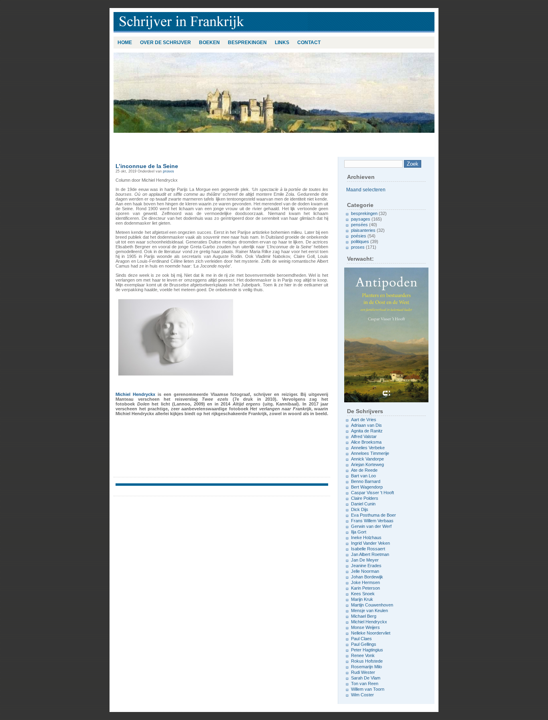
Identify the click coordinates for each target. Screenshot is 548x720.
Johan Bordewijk (367, 576)
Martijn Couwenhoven (372, 604)
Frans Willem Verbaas (372, 520)
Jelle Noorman (365, 571)
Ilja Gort (358, 531)
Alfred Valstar (364, 436)
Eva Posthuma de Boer (373, 515)
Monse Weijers (365, 627)
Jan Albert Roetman (370, 554)
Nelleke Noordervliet (370, 633)
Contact (309, 42)
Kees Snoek (363, 593)
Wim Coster (362, 694)
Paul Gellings (363, 644)
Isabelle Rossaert (368, 548)
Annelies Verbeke (368, 447)
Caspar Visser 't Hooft (372, 492)
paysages (360, 219)
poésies (358, 235)
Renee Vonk (363, 655)
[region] (274, 93)
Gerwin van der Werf (371, 526)
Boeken (209, 42)
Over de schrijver (165, 42)
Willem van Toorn (367, 689)
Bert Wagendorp (367, 487)
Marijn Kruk (362, 599)
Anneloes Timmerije (370, 453)
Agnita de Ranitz (367, 430)
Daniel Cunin (363, 503)
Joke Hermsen (365, 582)
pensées (359, 224)
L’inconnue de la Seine (147, 166)
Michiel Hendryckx (135, 394)
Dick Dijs (359, 509)
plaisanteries (363, 230)
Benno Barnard (365, 481)
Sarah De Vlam (365, 677)
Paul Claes (361, 638)
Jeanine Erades (366, 565)
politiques (360, 241)
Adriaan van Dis (366, 425)
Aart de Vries (363, 419)
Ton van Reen (364, 683)
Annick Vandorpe (367, 458)
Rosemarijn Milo (366, 666)
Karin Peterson (365, 588)
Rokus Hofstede (367, 661)
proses (168, 171)
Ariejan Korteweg (367, 464)
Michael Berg (363, 616)
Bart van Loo (363, 475)
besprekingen (247, 42)
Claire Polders (364, 498)
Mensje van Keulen (369, 610)
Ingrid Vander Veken (370, 543)
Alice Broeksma (366, 442)
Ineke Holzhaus (366, 537)
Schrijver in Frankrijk (218, 22)
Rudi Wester (363, 672)
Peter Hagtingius (367, 649)
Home (125, 42)
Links (282, 42)
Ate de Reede (364, 470)
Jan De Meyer (365, 560)
